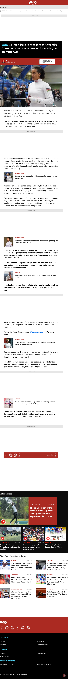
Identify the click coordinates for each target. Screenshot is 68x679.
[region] (34, 539)
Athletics (14, 575)
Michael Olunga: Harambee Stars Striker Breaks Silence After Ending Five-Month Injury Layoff (21, 595)
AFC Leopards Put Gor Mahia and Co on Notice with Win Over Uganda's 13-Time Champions (57, 581)
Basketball (40, 641)
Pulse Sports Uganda (44, 664)
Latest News (3, 7)
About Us (3, 653)
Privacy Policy (41, 653)
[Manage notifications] (64, 675)
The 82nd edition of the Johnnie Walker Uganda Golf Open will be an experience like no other (41, 512)
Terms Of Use (4, 657)
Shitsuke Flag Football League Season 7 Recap (53, 546)
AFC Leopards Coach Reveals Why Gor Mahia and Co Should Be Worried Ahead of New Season (21, 567)
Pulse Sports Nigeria (7, 664)
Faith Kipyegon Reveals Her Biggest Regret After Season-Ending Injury (57, 594)
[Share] (58, 61)
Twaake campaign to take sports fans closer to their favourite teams (32, 547)
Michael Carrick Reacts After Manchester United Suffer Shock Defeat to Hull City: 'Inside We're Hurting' (57, 567)
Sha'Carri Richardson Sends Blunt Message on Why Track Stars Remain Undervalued (21, 580)
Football (14, 560)
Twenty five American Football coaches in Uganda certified (10, 547)
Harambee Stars (16, 589)
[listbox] (34, 539)
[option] (10, 539)
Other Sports (6, 11)
